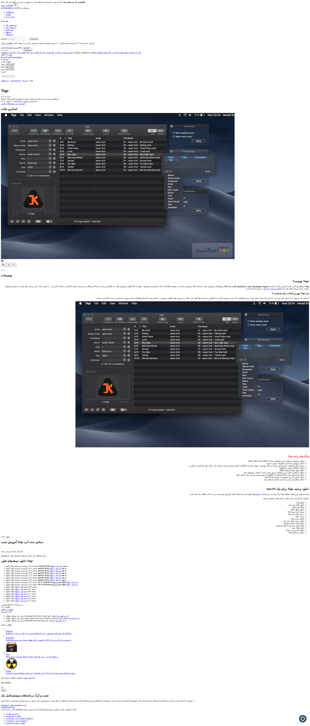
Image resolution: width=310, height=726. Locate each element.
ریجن (3, 64)
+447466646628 (7, 8)
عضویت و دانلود (7, 609)
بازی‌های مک (11, 28)
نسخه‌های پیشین (7, 104)
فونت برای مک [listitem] (45, 52)
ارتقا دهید (4, 556)
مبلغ (2, 67)
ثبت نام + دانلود (56, 566)
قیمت (3, 72)
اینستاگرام (10, 12)
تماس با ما (10, 17)
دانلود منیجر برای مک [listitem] (17, 52)
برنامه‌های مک (11, 25)
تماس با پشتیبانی (7, 705)
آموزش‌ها (9, 30)
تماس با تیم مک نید (13, 716)
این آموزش (62, 616)
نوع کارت (4, 59)
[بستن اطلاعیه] (15, 5)
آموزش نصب (19, 104)
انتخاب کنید (10, 64)
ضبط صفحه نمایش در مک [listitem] (118, 52)
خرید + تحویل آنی (8, 76)
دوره (3, 69)
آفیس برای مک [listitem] (33, 52)
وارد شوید (27, 678)
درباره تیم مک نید (12, 714)
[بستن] (3, 265)
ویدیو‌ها (8, 32)
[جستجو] (34, 39)
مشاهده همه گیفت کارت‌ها (11, 57)
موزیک (25, 81)
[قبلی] (8, 265)
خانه (12, 81)
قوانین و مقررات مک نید (15, 723)
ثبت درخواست (20, 705)
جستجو (4, 39)
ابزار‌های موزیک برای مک (273, 289)
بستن (4, 690)
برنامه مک (257, 494)
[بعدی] (14, 265)
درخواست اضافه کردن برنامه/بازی (19, 718)
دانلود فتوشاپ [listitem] (102, 52)
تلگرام (8, 14)
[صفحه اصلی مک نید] (4, 21)
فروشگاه (9, 34)
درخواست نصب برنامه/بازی (17, 721)
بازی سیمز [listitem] (133, 52)
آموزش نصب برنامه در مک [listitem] (62, 52)
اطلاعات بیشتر (7, 5)
